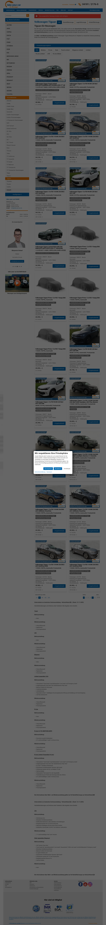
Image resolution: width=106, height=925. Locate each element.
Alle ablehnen (58, 468)
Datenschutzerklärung (40, 472)
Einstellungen (67, 468)
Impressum (49, 472)
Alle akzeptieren (48, 468)
